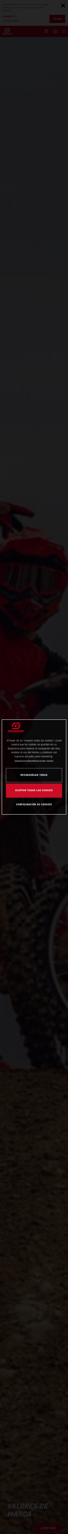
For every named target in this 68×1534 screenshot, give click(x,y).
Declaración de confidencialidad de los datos (30, 761)
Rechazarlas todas (33, 775)
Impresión (50, 761)
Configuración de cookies (34, 804)
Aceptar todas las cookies (34, 790)
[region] (34, 766)
